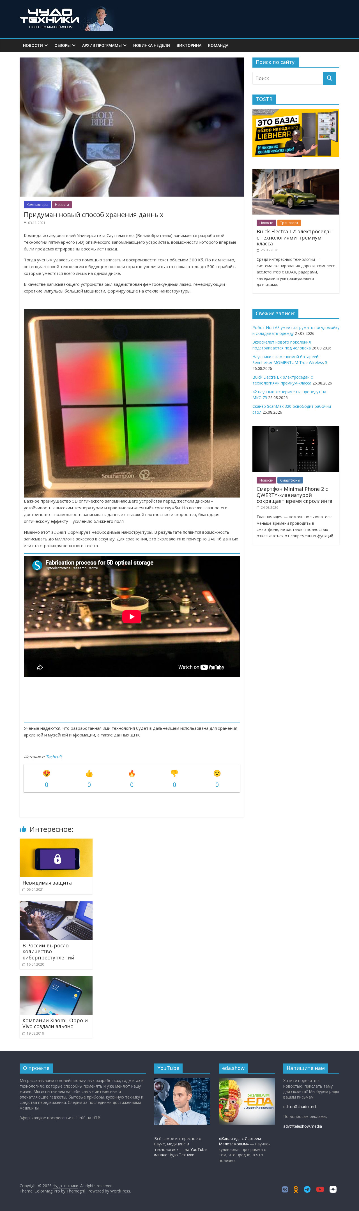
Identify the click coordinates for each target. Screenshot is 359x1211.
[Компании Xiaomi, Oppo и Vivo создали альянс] (56, 980)
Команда (218, 45)
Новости (33, 45)
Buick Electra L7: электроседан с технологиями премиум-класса (295, 237)
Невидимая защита (47, 882)
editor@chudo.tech (300, 1106)
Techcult (54, 756)
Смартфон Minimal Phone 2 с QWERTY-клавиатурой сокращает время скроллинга (294, 494)
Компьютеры (37, 204)
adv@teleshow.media (302, 1126)
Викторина (189, 45)
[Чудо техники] (69, 9)
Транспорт (289, 222)
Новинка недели (151, 45)
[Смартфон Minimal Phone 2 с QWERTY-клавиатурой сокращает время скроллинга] (295, 429)
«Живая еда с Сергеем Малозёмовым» (240, 1141)
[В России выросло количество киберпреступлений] (56, 905)
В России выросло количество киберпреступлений (48, 951)
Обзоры (62, 45)
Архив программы (102, 45)
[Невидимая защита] (56, 842)
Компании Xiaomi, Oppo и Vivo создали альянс (55, 1023)
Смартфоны (290, 480)
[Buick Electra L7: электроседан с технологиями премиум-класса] (295, 171)
